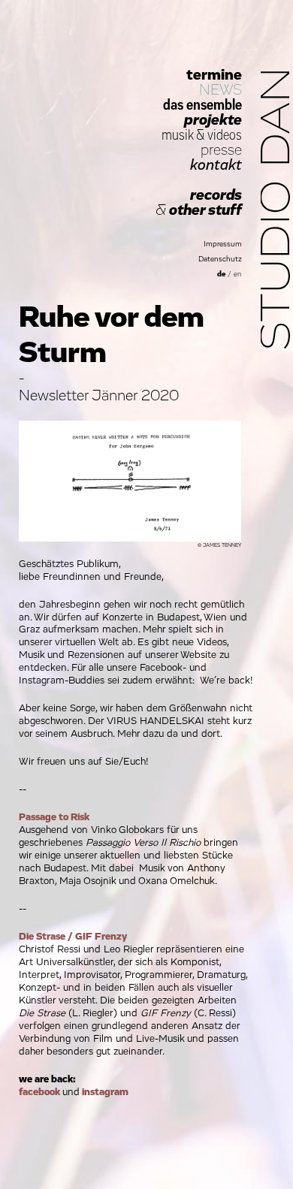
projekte (213, 120)
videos (224, 135)
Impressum (223, 244)
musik (177, 135)
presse (221, 150)
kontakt (216, 165)
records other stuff (199, 203)
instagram (105, 1092)
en (238, 274)
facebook (39, 1092)
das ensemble (202, 105)
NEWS (220, 90)
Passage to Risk (54, 817)
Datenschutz (220, 259)
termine (214, 75)
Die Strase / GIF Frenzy (73, 936)
